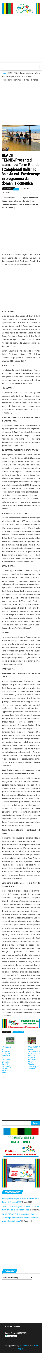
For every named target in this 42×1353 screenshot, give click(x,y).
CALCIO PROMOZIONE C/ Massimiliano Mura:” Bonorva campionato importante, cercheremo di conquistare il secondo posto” (20, 1217)
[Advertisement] (21, 39)
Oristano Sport (18, 1032)
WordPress (24, 1345)
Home (4, 73)
